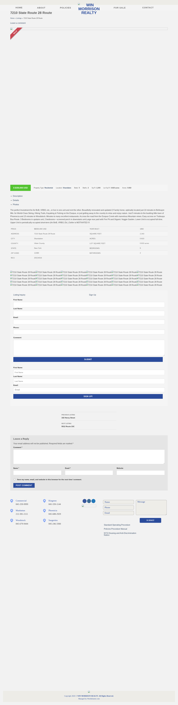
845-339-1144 (55, 504)
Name (16, 468)
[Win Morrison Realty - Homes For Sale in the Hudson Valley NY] (89, 9)
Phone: (16, 328)
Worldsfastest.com (93, 699)
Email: (15, 317)
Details (16, 200)
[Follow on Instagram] (89, 501)
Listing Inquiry (19, 295)
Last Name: (18, 309)
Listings (19, 18)
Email (68, 468)
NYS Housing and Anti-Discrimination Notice (120, 534)
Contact (148, 7)
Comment (17, 447)
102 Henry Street (68, 416)
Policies (65, 8)
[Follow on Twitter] (93, 501)
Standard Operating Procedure (117, 525)
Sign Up (92, 295)
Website (120, 468)
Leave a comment (18, 23)
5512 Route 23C (68, 425)
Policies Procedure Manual (115, 529)
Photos (16, 204)
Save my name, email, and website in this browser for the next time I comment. (49, 479)
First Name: (18, 300)
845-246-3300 (55, 524)
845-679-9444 (22, 524)
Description (18, 196)
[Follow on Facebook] (85, 501)
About (41, 8)
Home (19, 7)
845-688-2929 (55, 514)
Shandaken (67, 188)
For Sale (120, 8)
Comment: (17, 338)
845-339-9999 (22, 504)
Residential (49, 188)
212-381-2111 (22, 514)
